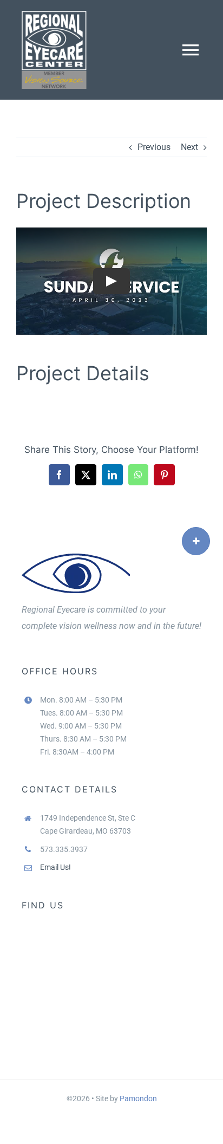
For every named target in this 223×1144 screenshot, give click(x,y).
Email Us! (55, 867)
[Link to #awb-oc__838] (196, 541)
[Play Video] (111, 281)
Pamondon (138, 1098)
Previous (153, 147)
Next (189, 147)
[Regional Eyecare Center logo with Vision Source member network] (54, 15)
